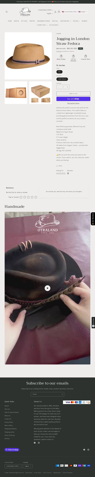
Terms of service (47, 472)
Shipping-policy (9, 432)
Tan (59, 72)
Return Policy (9, 425)
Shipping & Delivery (11, 429)
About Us (7, 416)
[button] (7, 12)
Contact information (67, 472)
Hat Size (7, 438)
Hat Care (7, 409)
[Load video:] (47, 288)
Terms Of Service (10, 435)
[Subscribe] (62, 394)
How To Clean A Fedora (12, 412)
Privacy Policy (9, 422)
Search (7, 406)
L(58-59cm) (62, 79)
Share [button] (60, 166)
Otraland (11, 472)
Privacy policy (37, 472)
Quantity (58, 83)
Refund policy (28, 472)
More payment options (73, 103)
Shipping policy (57, 472)
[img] (60, 174)
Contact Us (8, 419)
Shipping (58, 51)
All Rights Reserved (19, 472)
